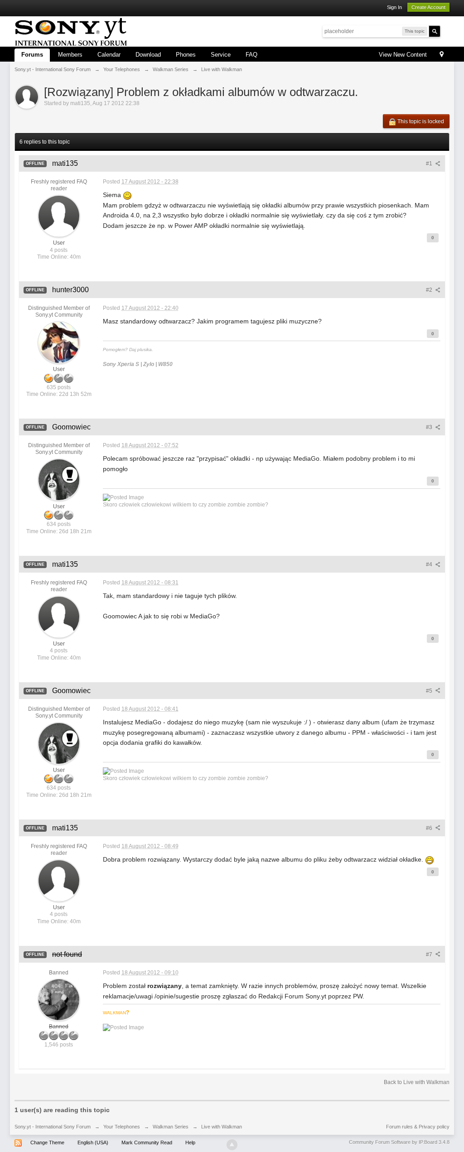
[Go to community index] (70, 30)
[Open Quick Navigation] (441, 55)
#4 (430, 564)
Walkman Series (170, 1126)
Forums (32, 54)
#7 (430, 954)
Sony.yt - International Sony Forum (52, 1126)
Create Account (428, 7)
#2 (430, 290)
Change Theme (47, 1142)
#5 (430, 691)
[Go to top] (232, 1144)
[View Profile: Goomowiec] (59, 479)
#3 (430, 427)
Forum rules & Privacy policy (418, 1126)
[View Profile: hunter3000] (59, 342)
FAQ (251, 54)
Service (221, 54)
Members (70, 54)
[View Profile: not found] (59, 999)
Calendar (109, 54)
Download (148, 54)
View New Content (403, 54)
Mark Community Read (146, 1142)
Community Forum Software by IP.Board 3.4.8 (399, 1142)
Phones (186, 54)
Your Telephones (121, 1126)
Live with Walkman (221, 1126)
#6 (430, 828)
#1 (430, 163)
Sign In (394, 7)
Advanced (446, 30)
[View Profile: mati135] (59, 215)
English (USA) (92, 1142)
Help (190, 1142)
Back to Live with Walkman (417, 1082)
